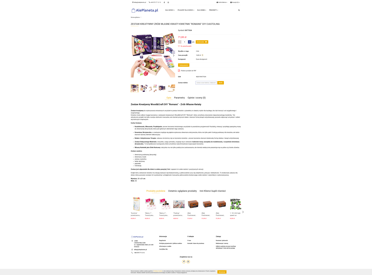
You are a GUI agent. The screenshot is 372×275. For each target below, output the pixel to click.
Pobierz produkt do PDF (188, 71)
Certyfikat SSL (163, 249)
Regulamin (162, 240)
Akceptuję (222, 272)
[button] (163, 236)
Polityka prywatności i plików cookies (170, 243)
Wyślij (220, 82)
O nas (189, 240)
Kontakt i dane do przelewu (195, 243)
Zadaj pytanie (184, 65)
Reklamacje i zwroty (222, 243)
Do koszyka (200, 42)
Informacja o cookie (165, 246)
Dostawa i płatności (222, 240)
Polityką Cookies (157, 271)
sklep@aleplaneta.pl (140, 249)
